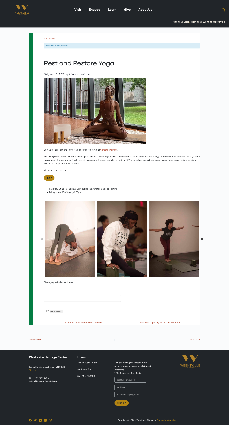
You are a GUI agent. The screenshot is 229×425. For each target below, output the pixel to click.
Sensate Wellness (108, 150)
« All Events (49, 39)
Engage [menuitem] (94, 9)
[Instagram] (45, 420)
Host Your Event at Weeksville (208, 21)
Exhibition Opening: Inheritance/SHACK (160, 323)
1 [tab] (118, 278)
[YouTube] (40, 420)
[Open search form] (223, 10)
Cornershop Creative (166, 420)
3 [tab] (126, 278)
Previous (42, 239)
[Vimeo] (50, 420)
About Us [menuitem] (145, 9)
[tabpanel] (70, 239)
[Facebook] (30, 420)
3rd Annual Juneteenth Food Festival (83, 323)
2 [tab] (122, 278)
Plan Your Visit (181, 21)
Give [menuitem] (127, 9)
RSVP (49, 177)
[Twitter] (35, 420)
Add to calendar (56, 312)
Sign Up (121, 402)
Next (202, 239)
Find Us (32, 370)
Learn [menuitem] (112, 9)
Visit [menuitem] (77, 9)
